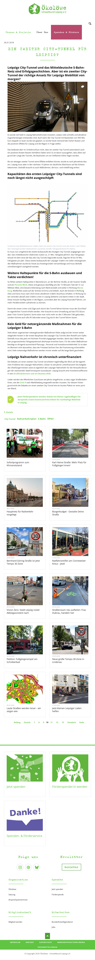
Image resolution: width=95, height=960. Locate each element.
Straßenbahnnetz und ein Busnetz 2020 (32, 373)
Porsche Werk (21, 285)
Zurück (9, 412)
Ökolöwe (12, 889)
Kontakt (30, 942)
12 (57, 722)
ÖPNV (50, 418)
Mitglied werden (15, 922)
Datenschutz (45, 942)
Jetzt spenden (16, 786)
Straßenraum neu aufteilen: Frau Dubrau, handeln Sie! (69, 611)
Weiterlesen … (24, 443)
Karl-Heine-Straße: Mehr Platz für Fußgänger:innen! (69, 464)
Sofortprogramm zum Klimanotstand (18, 464)
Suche (90, 20)
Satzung (12, 894)
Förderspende (58, 894)
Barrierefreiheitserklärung (71, 942)
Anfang (17, 722)
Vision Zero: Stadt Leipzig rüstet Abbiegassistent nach (23, 611)
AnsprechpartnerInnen (18, 899)
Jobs (53, 927)
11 (51, 722)
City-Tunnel (9, 419)
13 (63, 722)
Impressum (15, 942)
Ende (81, 722)
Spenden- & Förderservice (24, 836)
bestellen (72, 867)
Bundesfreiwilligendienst (62, 922)
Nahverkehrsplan (26, 418)
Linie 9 (23, 382)
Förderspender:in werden (69, 786)
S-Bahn (42, 418)
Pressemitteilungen (47, 947)
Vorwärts (71, 722)
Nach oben (47, 936)
